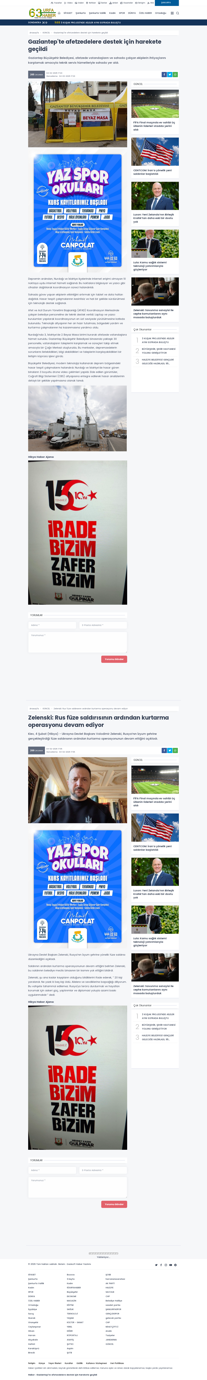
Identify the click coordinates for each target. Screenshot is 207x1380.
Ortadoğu (160, 13)
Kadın (112, 13)
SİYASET (68, 13)
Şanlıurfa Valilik (97, 13)
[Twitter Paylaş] (169, 74)
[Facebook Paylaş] (164, 74)
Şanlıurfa (80, 13)
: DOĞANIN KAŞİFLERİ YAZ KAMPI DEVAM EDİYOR (84, 22)
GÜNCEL (46, 32)
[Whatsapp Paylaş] (175, 74)
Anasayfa (34, 32)
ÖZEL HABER (145, 13)
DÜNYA (132, 13)
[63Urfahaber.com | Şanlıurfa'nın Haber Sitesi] (42, 13)
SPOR (122, 13)
